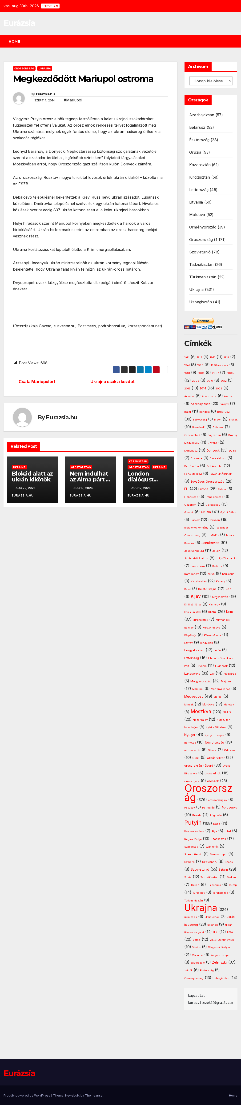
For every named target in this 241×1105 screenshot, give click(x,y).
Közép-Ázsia (212, 635)
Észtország (199, 139)
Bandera (204, 411)
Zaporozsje (198, 962)
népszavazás (192, 750)
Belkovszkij (200, 419)
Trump (233, 885)
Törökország (220, 892)
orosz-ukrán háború (198, 765)
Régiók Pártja (193, 839)
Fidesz (222, 489)
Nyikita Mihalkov (216, 727)
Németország (214, 742)
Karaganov (191, 574)
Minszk (188, 704)
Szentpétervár (193, 854)
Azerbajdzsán (201, 114)
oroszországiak (217, 800)
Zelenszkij (219, 962)
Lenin (217, 650)
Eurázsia (19, 23)
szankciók (212, 846)
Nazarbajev (200, 719)
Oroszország (24, 68)
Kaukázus (228, 574)
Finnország (191, 497)
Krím (229, 612)
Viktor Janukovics (221, 939)
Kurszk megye (211, 627)
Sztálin (223, 869)
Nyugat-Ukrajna (214, 735)
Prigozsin (216, 815)
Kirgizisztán (199, 177)
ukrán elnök (212, 917)
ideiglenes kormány (196, 527)
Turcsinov (199, 892)
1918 (226, 357)
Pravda (196, 815)
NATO (227, 712)
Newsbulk (72, 1095)
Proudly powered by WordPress (27, 1095)
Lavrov (188, 643)
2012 (224, 380)
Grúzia (195, 152)
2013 (187, 388)
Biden (217, 419)
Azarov (228, 396)
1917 (212, 357)
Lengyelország (194, 650)
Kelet (187, 589)
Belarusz (197, 127)
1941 (187, 365)
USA (230, 932)
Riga (214, 831)
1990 (200, 365)
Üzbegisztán (200, 302)
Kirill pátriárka (192, 604)
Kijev (196, 596)
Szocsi (229, 862)
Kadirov (217, 566)
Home (14, 41)
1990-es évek (219, 365)
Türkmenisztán (203, 277)
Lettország (199, 189)
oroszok (213, 781)
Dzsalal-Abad (218, 458)
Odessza (230, 750)
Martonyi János (220, 689)
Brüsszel (218, 427)
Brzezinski (198, 427)
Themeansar (94, 1095)
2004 (201, 373)
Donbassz (190, 450)
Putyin (193, 822)
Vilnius (196, 947)
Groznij (188, 512)
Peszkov (189, 807)
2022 (218, 388)
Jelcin (216, 550)
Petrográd (208, 807)
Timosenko (214, 885)
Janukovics (210, 543)
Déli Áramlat (214, 466)
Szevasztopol (218, 854)
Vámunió (197, 955)
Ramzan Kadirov (194, 831)
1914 (186, 357)
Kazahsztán (138, 461)
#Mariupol (73, 100)
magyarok (230, 673)
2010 (210, 380)
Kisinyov (214, 604)
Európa (203, 489)
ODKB (196, 758)
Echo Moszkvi (193, 474)
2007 (215, 373)
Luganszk (221, 666)
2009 (195, 380)
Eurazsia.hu (45, 94)
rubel (228, 831)
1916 (199, 357)
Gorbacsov (212, 504)
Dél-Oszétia (191, 466)
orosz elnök (213, 773)
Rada (216, 823)
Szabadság (191, 846)
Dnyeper (213, 442)
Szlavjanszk (209, 862)
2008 (230, 373)
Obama (212, 750)
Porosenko (229, 807)
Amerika (189, 396)
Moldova (197, 214)
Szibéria (189, 862)
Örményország (202, 227)
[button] (236, 41)
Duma (232, 450)
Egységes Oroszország (207, 481)
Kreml (212, 612)
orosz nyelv (192, 781)
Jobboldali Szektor (196, 558)
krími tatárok (200, 619)
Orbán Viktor (216, 758)
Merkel (217, 696)
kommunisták (192, 612)
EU (186, 489)
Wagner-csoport (221, 955)
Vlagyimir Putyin (219, 947)
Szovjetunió (200, 252)
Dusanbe (196, 458)
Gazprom (190, 504)
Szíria (188, 877)
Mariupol (197, 689)
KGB (228, 589)
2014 (203, 388)
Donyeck (213, 450)
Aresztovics (209, 396)
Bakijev (224, 404)
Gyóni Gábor (228, 512)
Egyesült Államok (220, 474)
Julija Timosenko (226, 558)
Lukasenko (192, 673)
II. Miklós (213, 535)
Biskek (233, 419)
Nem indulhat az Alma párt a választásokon (89, 479)
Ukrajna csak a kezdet (112, 381)
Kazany (220, 581)
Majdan (226, 681)
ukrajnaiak (190, 917)
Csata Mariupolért (37, 381)
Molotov (229, 704)
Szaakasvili (218, 839)
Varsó (197, 939)
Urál (215, 932)
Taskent (232, 877)
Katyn (211, 574)
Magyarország (201, 681)
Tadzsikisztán (201, 264)
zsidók (188, 970)
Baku (187, 411)
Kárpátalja (190, 635)
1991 (187, 373)
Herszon (214, 520)
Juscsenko (198, 566)
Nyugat (189, 735)
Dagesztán (214, 435)
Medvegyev (193, 696)
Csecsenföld (192, 435)
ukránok (212, 924)
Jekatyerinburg (194, 550)
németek (190, 742)
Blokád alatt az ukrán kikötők (32, 476)
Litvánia (196, 202)
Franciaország (214, 497)
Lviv (212, 673)
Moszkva (201, 711)
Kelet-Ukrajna (207, 589)
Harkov (195, 520)
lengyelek (206, 643)
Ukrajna (45, 68)
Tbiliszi (195, 885)
